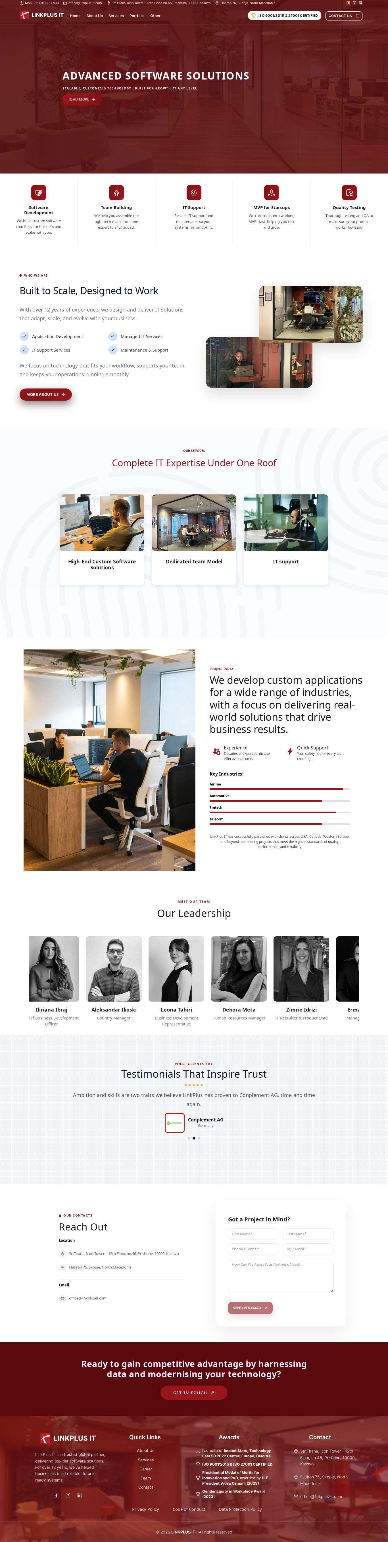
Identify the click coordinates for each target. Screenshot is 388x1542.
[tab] (188, 1138)
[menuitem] (75, 16)
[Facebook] (56, 1495)
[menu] (156, 15)
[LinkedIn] (79, 1495)
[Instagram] (67, 1495)
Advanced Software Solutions (156, 76)
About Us (94, 15)
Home (75, 15)
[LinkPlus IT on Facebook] (348, 3)
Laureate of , (236, 1453)
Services (116, 15)
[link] (46, 394)
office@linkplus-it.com (321, 1496)
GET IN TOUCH (190, 1392)
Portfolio (137, 15)
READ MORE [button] (79, 99)
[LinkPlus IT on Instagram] (354, 3)
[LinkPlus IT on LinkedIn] (360, 3)
